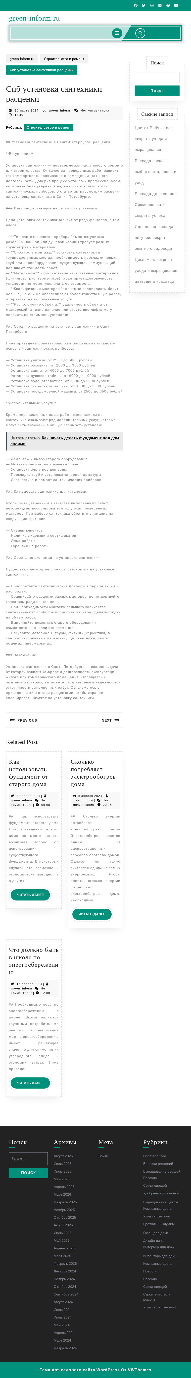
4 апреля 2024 (29, 796)
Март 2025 (62, 1256)
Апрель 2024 (64, 1333)
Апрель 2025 (64, 1248)
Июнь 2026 (63, 1171)
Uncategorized (154, 1156)
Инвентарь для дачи (159, 1256)
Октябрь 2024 (65, 1287)
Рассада (150, 1178)
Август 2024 (63, 1302)
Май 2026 (62, 1179)
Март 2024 (62, 1340)
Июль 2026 (63, 1164)
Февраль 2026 (65, 1202)
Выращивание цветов (161, 1202)
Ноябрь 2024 (64, 1279)
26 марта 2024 (27, 110)
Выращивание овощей (161, 1171)
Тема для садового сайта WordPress (80, 1370)
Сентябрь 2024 (66, 1294)
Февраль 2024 (65, 1348)
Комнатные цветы (157, 1208)
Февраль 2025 (65, 1264)
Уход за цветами (156, 1216)
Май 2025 (62, 1240)
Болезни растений (158, 1164)
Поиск (157, 62)
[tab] (117, 33)
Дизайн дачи (153, 1240)
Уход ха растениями (159, 1307)
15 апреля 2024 (30, 984)
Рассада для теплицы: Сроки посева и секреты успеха (157, 205)
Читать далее (33, 896)
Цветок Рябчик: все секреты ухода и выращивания (154, 139)
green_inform (59, 110)
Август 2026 (63, 1156)
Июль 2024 (63, 1310)
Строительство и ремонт (64, 59)
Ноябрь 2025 (64, 1210)
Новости (150, 1271)
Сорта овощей (155, 1185)
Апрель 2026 (64, 1187)
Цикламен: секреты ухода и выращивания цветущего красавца (156, 270)
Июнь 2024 (63, 1317)
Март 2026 (62, 1194)
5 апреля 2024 (90, 796)
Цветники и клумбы (159, 1224)
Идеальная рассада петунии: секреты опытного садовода (154, 238)
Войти (103, 1156)
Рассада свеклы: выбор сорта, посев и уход (155, 172)
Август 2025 (63, 1225)
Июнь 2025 (63, 1233)
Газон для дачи (155, 1233)
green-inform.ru (34, 18)
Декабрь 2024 (65, 1271)
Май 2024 (62, 1325)
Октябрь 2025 (65, 1217)
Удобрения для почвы (161, 1193)
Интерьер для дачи (159, 1247)
